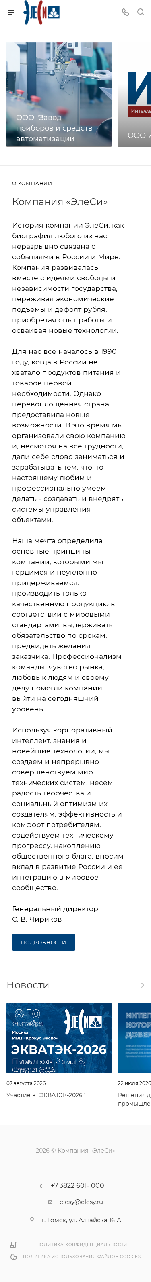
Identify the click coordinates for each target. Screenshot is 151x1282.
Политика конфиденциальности (82, 1244)
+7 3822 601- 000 (77, 1186)
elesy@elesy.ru (81, 1202)
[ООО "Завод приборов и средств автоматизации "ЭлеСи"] (59, 94)
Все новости (142, 985)
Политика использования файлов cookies (82, 1256)
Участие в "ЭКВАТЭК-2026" (45, 1095)
